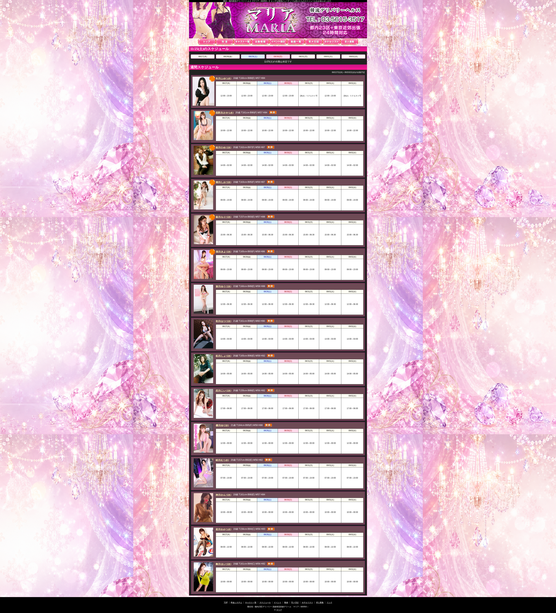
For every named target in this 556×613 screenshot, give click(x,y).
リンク (329, 602)
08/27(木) (202, 56)
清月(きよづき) (223, 251)
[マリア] (278, 20)
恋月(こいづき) (223, 390)
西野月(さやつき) (224, 112)
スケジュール (260, 41)
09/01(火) (328, 56)
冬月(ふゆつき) (223, 78)
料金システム (225, 41)
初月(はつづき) (223, 321)
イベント (278, 41)
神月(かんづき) (223, 495)
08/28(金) (227, 56)
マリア (279, 610)
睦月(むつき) (222, 460)
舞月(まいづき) (223, 564)
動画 (296, 41)
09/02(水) (353, 56)
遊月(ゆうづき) (223, 286)
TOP (207, 41)
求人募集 (349, 41)
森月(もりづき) (223, 217)
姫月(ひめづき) (223, 147)
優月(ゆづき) (222, 425)
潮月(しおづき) (223, 182)
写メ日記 (314, 41)
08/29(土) (253, 56)
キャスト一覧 (242, 41)
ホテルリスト (331, 41)
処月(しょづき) (223, 356)
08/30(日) (278, 56)
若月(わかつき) (223, 529)
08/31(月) (303, 56)
